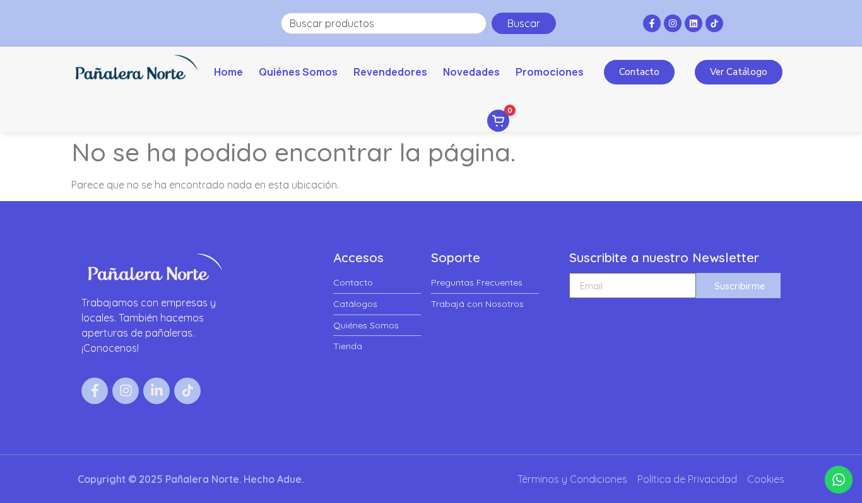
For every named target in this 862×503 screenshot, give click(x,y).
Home (228, 72)
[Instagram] (673, 23)
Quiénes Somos (298, 72)
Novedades (471, 72)
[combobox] (384, 23)
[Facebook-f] (652, 23)
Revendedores (390, 72)
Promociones (550, 72)
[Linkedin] (693, 23)
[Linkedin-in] (156, 391)
